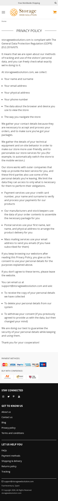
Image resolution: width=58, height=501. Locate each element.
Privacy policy (8, 427)
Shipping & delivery (12, 461)
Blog (4, 422)
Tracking (6, 471)
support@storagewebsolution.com (19, 481)
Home (4, 21)
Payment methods (11, 455)
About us (6, 411)
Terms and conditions (13, 433)
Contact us (7, 417)
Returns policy (9, 466)
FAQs (4, 450)
